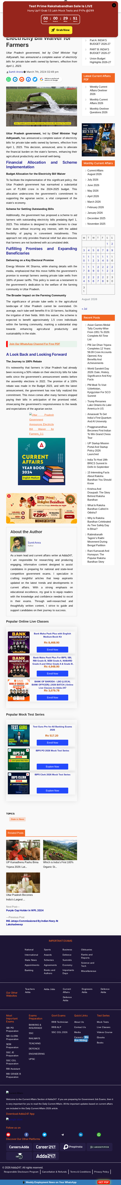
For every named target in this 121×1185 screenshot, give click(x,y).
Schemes (49, 960)
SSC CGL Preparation (12, 1062)
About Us (79, 1022)
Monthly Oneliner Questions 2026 (99, 110)
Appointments (32, 965)
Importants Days (68, 971)
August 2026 (95, 172)
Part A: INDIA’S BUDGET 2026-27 (100, 42)
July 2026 (92, 179)
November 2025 (96, 223)
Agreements (50, 965)
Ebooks (101, 1037)
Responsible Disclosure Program (21, 1171)
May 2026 (92, 190)
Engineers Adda (87, 990)
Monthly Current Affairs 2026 (99, 101)
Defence (67, 955)
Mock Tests (103, 1022)
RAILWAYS (34, 1038)
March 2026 (94, 201)
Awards (48, 955)
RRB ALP (56, 1027)
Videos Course (104, 1032)
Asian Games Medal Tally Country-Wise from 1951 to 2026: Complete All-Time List (98, 332)
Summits (67, 960)
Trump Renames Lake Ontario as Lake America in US (99, 405)
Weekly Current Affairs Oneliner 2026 (98, 90)
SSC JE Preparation (12, 1054)
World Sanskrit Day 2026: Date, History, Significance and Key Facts (99, 374)
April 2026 (93, 196)
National (29, 949)
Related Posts (15, 833)
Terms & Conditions (80, 1171)
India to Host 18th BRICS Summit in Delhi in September (98, 463)
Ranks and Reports (86, 956)
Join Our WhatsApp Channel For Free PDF (34, 344)
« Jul (84, 308)
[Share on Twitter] (35, 79)
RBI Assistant (13, 1069)
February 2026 (95, 207)
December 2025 (96, 218)
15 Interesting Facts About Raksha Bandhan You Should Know (99, 478)
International (31, 955)
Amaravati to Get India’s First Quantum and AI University (99, 418)
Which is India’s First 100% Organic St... (58, 864)
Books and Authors (49, 971)
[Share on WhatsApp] (8, 79)
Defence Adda (67, 999)
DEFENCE (34, 1048)
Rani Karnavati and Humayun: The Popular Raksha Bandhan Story (98, 556)
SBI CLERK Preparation (12, 1037)
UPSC (32, 1059)
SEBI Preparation (12, 1046)
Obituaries (86, 949)
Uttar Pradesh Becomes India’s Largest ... (19, 897)
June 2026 (93, 185)
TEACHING (35, 1043)
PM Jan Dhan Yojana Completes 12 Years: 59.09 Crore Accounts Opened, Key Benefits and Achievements (99, 354)
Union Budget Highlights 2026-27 (100, 60)
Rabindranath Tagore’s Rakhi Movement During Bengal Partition (97, 540)
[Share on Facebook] (28, 79)
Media (77, 1032)
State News (31, 960)
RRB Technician (60, 1022)
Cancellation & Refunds (54, 1171)
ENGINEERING (37, 1054)
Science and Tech (87, 964)
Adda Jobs (49, 989)
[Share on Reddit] (21, 79)
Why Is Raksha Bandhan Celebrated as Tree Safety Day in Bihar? (99, 523)
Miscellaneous (88, 971)
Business (67, 949)
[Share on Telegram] (15, 79)
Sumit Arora (16, 71)
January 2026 (95, 212)
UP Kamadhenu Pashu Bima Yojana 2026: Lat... (22, 864)
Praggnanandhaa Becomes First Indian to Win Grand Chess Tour (99, 432)
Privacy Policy (101, 1171)
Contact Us (80, 1027)
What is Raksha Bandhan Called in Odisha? (97, 509)
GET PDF (103, 1182)
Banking (29, 970)
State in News (17, 819)
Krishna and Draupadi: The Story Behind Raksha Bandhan (98, 494)
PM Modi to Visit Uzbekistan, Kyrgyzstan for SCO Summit (98, 390)
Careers (81, 1039)
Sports (47, 949)
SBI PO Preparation (12, 1029)
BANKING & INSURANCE (35, 1026)
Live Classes (103, 1027)
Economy (67, 965)
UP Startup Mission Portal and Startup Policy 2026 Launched (98, 449)
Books (100, 1042)
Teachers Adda (30, 990)
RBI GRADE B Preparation (13, 1075)
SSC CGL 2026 (59, 1032)
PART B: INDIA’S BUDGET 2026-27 (100, 51)
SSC (31, 1033)
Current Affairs (67, 990)
